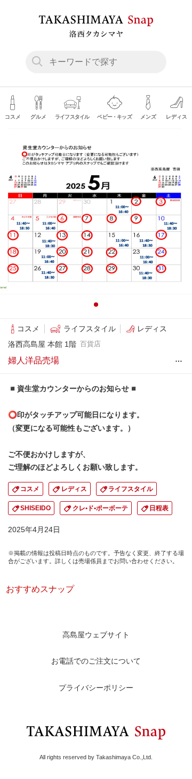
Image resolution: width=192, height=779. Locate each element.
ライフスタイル (130, 489)
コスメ (29, 489)
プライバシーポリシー (96, 687)
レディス (74, 489)
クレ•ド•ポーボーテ (100, 508)
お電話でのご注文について (96, 661)
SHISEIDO (35, 508)
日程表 (159, 508)
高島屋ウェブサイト (96, 634)
